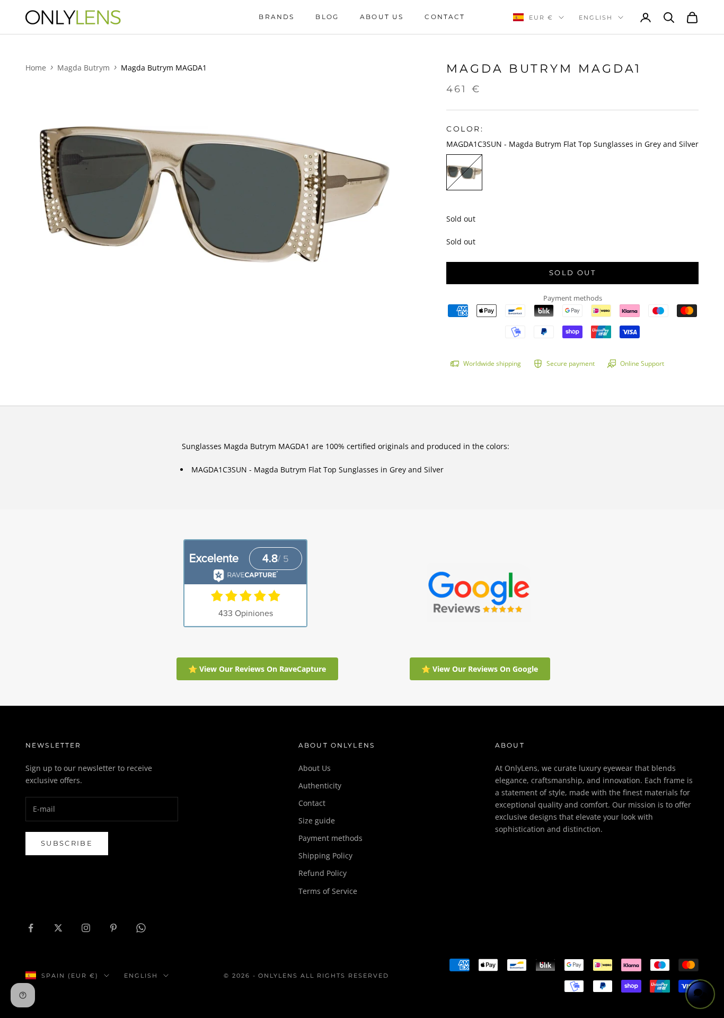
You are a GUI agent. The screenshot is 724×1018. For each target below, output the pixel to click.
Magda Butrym (83, 68)
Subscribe (67, 843)
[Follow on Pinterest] (113, 928)
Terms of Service (327, 891)
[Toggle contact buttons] (700, 994)
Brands (276, 17)
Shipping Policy (325, 855)
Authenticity (319, 785)
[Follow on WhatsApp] (141, 928)
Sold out (572, 272)
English (596, 17)
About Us (314, 768)
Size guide (316, 820)
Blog (327, 17)
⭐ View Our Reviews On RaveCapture (257, 669)
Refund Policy (322, 873)
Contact (445, 17)
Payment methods (330, 838)
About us (381, 17)
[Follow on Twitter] (58, 928)
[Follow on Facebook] (30, 928)
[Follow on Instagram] (86, 928)
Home (35, 68)
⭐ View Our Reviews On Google (479, 669)
